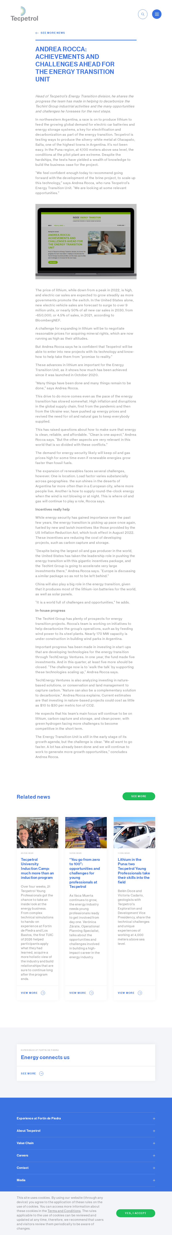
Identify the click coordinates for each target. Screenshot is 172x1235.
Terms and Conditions (64, 1211)
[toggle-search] (142, 14)
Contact (23, 1167)
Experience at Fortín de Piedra (39, 1118)
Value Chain (25, 1143)
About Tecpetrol (28, 1130)
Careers (22, 1155)
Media (21, 1180)
